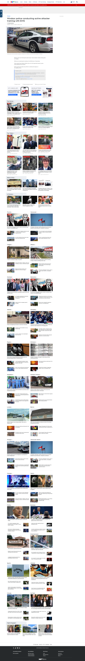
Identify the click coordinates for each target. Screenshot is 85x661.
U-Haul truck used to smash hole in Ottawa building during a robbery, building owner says (40, 260)
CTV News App (35, 644)
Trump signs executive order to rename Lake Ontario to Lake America (13, 151)
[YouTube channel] (17, 648)
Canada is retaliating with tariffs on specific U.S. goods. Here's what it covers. (40, 520)
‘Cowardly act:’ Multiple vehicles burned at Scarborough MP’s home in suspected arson (22, 232)
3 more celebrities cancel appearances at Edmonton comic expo (17, 489)
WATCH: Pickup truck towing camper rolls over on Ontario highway (45, 127)
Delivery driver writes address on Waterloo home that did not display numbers (45, 634)
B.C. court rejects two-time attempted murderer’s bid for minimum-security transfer (45, 232)
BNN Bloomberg (45, 654)
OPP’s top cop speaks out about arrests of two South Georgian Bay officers (40, 423)
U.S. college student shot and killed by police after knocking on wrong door (45, 172)
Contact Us (40, 644)
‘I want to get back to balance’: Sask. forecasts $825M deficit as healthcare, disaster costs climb (21, 362)
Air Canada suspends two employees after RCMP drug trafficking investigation (21, 297)
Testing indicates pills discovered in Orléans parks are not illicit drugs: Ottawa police (45, 264)
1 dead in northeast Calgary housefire (14, 259)
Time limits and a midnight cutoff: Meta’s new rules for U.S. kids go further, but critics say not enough (41, 608)
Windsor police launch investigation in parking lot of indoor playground (17, 455)
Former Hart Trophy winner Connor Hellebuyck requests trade (29, 127)
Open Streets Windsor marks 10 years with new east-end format (21, 459)
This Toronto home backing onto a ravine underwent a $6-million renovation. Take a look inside (13, 205)
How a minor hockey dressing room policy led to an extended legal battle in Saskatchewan (17, 358)
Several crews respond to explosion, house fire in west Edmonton (45, 303)
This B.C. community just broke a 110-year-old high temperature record (45, 238)
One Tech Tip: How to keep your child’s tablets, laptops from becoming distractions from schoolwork (40, 578)
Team (51, 644)
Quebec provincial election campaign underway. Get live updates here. (18, 293)
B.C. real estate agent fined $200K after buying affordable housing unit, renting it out (30, 189)
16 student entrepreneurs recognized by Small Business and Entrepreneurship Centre (22, 466)
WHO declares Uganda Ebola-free (14, 548)
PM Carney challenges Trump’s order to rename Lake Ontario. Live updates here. (17, 228)
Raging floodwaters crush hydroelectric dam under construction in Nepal (12, 172)
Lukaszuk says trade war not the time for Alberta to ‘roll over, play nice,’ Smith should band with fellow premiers (45, 297)
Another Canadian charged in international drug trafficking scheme (40, 358)
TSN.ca (44, 655)
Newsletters (47, 644)
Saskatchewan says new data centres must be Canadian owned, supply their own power (22, 401)
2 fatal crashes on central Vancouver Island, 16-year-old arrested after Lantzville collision (45, 466)
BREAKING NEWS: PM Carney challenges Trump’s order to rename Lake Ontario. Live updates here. (14, 112)
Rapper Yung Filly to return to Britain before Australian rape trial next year (40, 549)
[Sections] (8, 2)
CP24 (44, 653)
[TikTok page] (15, 648)
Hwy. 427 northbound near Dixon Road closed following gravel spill (21, 238)
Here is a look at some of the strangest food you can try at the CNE (44, 205)
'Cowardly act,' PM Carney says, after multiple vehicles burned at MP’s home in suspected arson (13, 127)
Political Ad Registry (31, 655)
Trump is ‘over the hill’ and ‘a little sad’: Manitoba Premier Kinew (44, 151)
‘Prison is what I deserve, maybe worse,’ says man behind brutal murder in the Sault (40, 390)
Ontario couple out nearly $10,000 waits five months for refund (13, 634)
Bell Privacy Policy (31, 653)
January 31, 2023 (29, 78)
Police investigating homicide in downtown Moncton (17, 324)
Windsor (8, 16)
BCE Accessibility (15, 653)
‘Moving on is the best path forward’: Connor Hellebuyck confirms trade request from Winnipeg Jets (41, 325)
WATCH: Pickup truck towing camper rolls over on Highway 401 (16, 423)
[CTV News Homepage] (14, 2)
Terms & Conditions (31, 654)
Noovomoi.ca (60, 654)
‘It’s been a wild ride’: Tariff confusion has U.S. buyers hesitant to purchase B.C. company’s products (40, 228)
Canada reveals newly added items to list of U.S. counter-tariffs (30, 112)
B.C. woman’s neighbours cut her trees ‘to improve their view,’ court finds (29, 634)
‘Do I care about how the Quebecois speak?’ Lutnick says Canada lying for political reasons (30, 151)
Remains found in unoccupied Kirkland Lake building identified (45, 400)
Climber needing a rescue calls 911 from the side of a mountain (29, 172)
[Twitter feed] (13, 648)
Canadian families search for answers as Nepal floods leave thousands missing (44, 112)
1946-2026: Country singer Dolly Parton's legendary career (29, 205)
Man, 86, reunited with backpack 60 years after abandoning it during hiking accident (45, 493)
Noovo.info (60, 653)
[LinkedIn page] (19, 648)
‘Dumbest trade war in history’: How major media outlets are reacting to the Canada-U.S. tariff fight (45, 189)
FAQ (44, 644)
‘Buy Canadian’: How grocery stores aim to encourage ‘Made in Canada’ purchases (14, 189)
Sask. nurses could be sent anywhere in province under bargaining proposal (18, 390)
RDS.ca (59, 655)
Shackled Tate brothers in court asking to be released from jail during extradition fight (45, 499)
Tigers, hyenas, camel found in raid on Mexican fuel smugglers (40, 489)
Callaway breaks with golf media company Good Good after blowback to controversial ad (17, 578)
